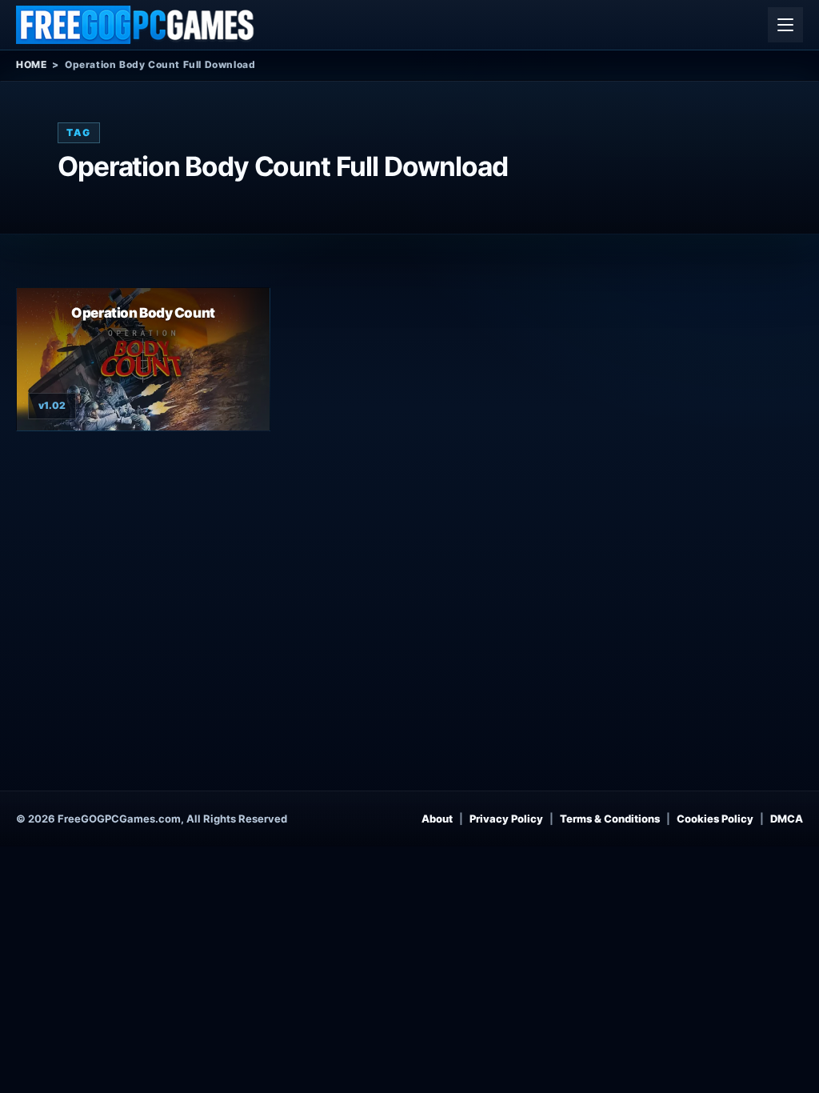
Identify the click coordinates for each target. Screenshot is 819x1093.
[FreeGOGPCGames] (136, 25)
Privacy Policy (506, 818)
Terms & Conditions (610, 818)
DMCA (786, 818)
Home (31, 64)
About (437, 818)
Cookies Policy (715, 818)
